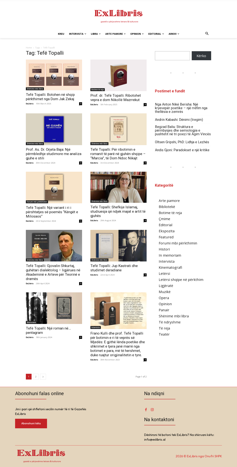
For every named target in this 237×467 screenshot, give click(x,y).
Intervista (95, 327)
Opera (164, 297)
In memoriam (170, 255)
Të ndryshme (170, 322)
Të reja (164, 328)
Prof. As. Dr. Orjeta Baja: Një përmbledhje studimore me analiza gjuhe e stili (53, 153)
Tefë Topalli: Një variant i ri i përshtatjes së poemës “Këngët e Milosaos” (52, 212)
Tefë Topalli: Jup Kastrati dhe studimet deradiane (114, 268)
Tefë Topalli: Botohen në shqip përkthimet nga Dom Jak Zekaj (50, 97)
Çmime (164, 218)
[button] (207, 34)
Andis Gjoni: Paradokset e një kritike (182, 150)
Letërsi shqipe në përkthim (181, 279)
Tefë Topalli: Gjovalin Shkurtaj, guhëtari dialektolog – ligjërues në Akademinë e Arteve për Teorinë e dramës (53, 272)
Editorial (165, 225)
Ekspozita (167, 231)
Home (29, 47)
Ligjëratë (166, 285)
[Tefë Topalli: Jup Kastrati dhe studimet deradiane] (118, 245)
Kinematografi (170, 267)
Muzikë (165, 291)
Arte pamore (169, 200)
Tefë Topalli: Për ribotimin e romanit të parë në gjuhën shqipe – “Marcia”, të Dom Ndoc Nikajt (118, 153)
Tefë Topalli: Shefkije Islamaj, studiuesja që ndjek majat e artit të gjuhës (118, 211)
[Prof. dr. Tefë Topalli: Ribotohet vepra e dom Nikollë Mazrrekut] (118, 75)
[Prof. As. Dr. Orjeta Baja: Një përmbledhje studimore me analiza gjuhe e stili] (54, 129)
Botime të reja (97, 89)
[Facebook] (146, 410)
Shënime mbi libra (35, 88)
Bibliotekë (31, 322)
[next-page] (43, 377)
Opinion (165, 304)
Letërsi (164, 273)
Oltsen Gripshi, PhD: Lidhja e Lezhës (182, 142)
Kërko (201, 55)
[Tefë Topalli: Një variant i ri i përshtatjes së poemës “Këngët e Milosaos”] (54, 187)
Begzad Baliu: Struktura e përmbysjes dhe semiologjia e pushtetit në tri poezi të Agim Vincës (183, 130)
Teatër (164, 334)
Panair (164, 310)
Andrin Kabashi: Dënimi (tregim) (179, 120)
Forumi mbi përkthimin (37, 202)
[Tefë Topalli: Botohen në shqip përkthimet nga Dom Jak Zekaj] (54, 75)
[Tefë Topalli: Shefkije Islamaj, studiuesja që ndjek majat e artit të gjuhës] (118, 187)
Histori (164, 249)
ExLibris (29, 103)
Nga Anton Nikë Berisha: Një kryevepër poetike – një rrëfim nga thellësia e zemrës (181, 108)
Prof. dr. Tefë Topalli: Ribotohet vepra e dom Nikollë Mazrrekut (115, 97)
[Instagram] (152, 410)
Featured (166, 237)
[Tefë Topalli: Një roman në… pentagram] (54, 308)
